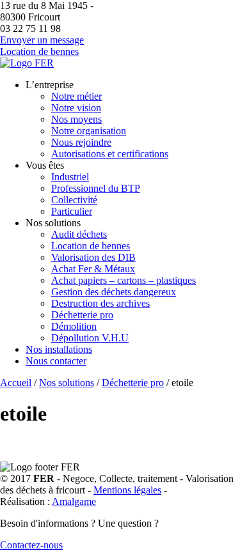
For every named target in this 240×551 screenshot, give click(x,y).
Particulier (71, 211)
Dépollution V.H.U (90, 337)
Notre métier (76, 96)
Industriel (70, 176)
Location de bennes (39, 51)
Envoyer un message (42, 40)
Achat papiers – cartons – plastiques (123, 280)
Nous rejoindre (81, 142)
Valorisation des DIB (93, 257)
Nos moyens (76, 119)
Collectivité (74, 199)
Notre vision (76, 107)
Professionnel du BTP (95, 188)
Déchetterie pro (82, 314)
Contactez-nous (31, 544)
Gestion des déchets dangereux (113, 291)
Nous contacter (56, 360)
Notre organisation (88, 130)
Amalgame (74, 501)
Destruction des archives (100, 303)
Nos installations (59, 349)
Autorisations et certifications (109, 153)
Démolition (74, 326)
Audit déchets (79, 234)
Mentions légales (127, 490)
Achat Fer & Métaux (93, 268)
